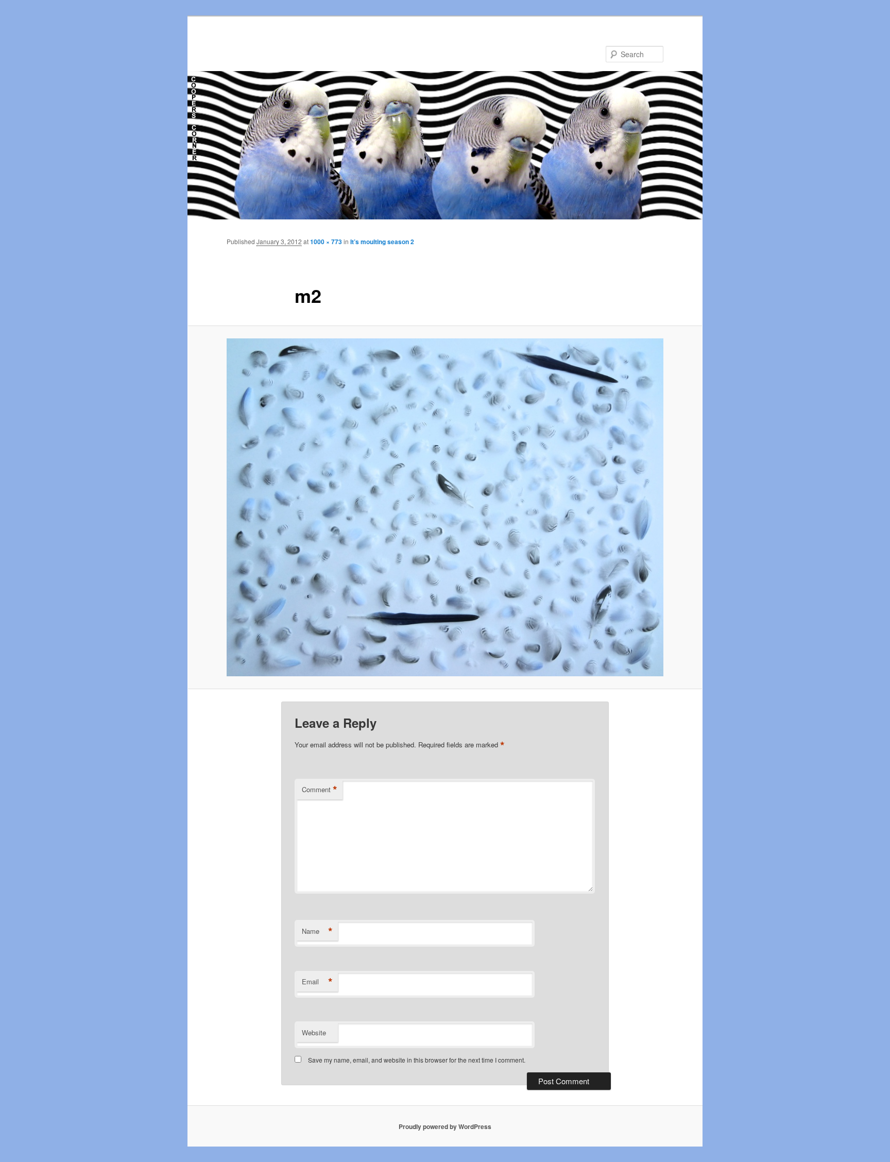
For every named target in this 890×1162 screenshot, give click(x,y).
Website (314, 1032)
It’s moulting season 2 (382, 241)
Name (317, 931)
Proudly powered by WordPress (445, 1126)
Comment (319, 789)
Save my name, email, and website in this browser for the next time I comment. (416, 1059)
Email (317, 981)
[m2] (445, 507)
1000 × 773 (326, 241)
